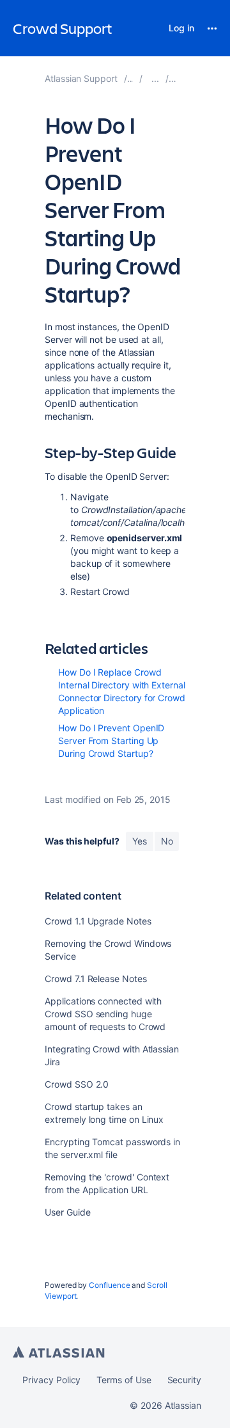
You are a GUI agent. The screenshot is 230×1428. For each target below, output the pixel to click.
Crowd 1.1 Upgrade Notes (98, 921)
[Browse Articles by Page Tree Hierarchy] (155, 78)
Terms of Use (123, 1379)
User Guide (67, 1212)
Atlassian (59, 1352)
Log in (181, 27)
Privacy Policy (51, 1379)
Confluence (109, 1285)
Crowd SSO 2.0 (77, 1084)
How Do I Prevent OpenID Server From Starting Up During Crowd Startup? (111, 740)
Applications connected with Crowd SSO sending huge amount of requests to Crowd (105, 1014)
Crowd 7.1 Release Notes (95, 978)
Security (184, 1379)
